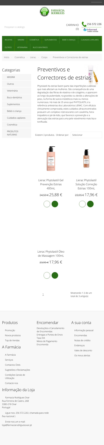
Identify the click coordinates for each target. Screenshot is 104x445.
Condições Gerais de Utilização (15, 376)
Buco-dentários (40, 47)
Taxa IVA (41, 337)
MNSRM (21, 40)
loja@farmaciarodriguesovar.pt (17, 425)
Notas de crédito (82, 340)
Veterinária (22, 47)
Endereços (79, 345)
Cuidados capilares (90, 40)
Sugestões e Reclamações (17, 369)
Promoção (10, 330)
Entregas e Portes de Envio (50, 334)
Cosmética (34, 40)
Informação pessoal (83, 330)
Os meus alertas (82, 355)
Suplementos (51, 40)
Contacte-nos (11, 383)
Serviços (9, 359)
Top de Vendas (12, 340)
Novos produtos (13, 335)
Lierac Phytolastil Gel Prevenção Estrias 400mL (50, 184)
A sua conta (81, 322)
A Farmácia (10, 354)
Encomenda (42, 344)
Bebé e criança (68, 40)
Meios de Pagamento (47, 341)
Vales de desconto (83, 350)
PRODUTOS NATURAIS (12, 133)
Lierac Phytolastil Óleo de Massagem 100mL (51, 253)
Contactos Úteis (12, 364)
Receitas (8, 40)
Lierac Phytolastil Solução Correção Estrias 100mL (86, 184)
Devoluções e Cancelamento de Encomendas (50, 330)
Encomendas (80, 335)
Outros (8, 47)
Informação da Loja (18, 389)
